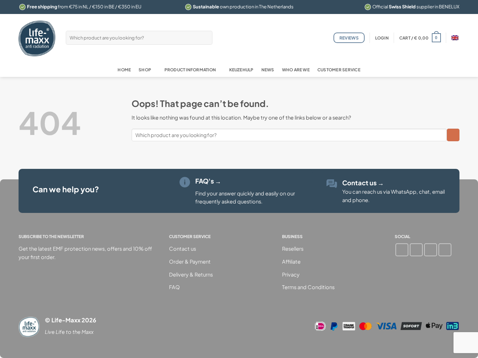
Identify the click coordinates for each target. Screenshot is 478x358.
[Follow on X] (444, 249)
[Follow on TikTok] (430, 249)
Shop (145, 69)
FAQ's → (208, 181)
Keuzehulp (241, 69)
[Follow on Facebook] (401, 249)
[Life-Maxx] (37, 38)
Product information (190, 69)
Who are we (296, 69)
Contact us (363, 183)
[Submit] (206, 37)
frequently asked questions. (228, 201)
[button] (382, 38)
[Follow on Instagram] (416, 249)
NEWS (267, 69)
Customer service (338, 69)
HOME (124, 69)
